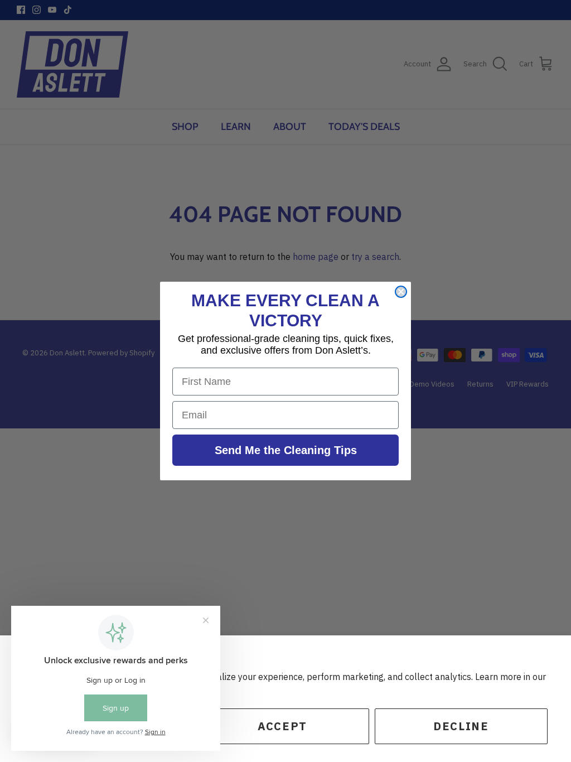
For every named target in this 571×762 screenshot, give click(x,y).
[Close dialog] (401, 291)
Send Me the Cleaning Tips (286, 450)
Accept (282, 726)
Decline (460, 726)
